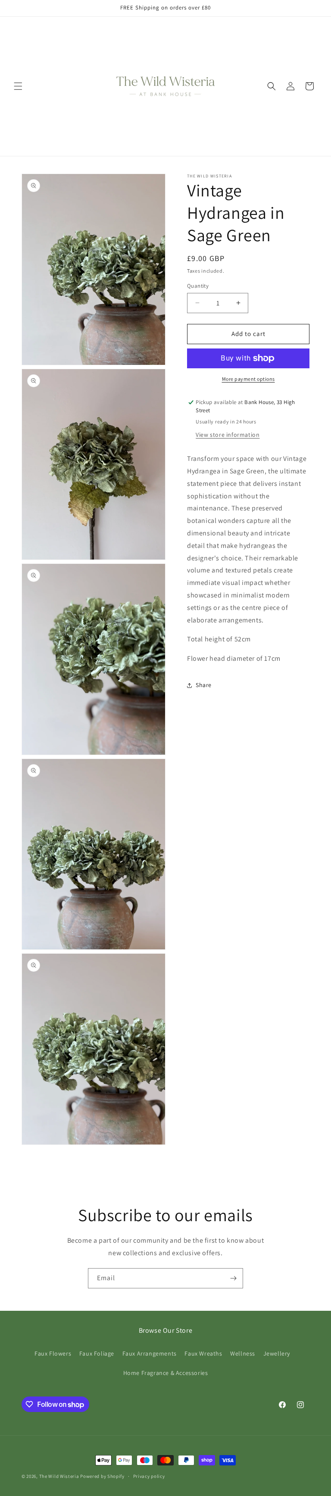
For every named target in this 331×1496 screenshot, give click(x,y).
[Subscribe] (233, 1278)
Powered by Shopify (102, 1476)
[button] (18, 86)
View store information (227, 435)
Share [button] (204, 685)
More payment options (248, 379)
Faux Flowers (52, 1353)
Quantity (198, 285)
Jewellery (276, 1353)
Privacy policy (149, 1476)
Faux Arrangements (149, 1353)
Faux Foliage (96, 1353)
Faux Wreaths (203, 1353)
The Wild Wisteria (59, 1476)
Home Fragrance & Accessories (165, 1373)
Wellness (242, 1353)
